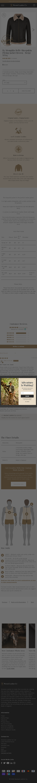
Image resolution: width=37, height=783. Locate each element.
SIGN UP (27, 396)
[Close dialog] (35, 379)
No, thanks (27, 401)
